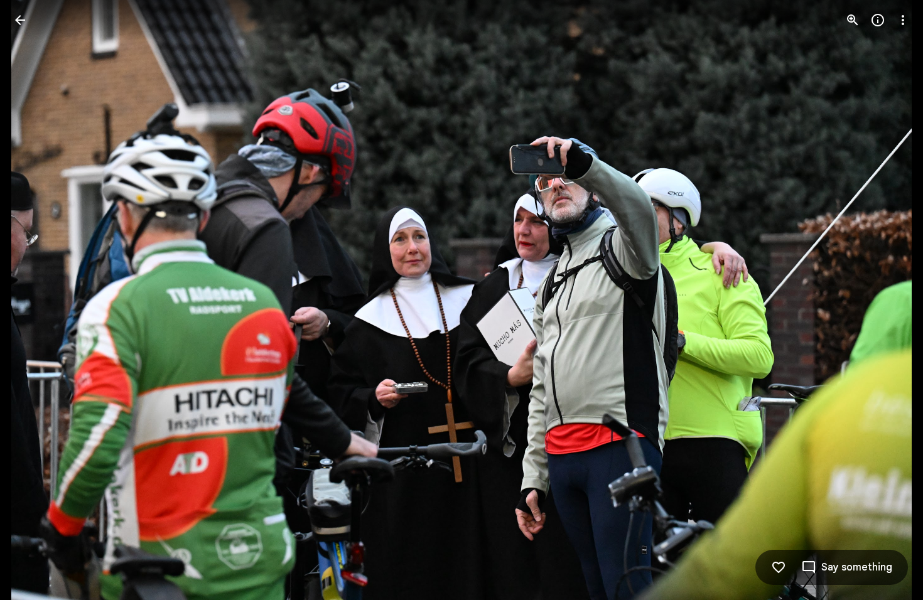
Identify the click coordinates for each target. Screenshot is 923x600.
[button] (35, 300)
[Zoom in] (852, 20)
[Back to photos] (20, 20)
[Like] (778, 567)
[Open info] (877, 20)
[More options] (902, 20)
